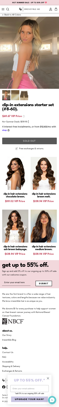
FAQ (4, 357)
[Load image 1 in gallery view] (29, 53)
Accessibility (7, 361)
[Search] (9, 9)
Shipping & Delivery (11, 366)
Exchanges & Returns (12, 371)
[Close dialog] (48, 378)
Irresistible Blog (9, 340)
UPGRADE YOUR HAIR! (29, 399)
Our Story (6, 335)
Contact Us (7, 352)
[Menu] (3, 9)
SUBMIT (44, 283)
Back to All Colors (12, 14)
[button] (52, 400)
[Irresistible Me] (29, 9)
